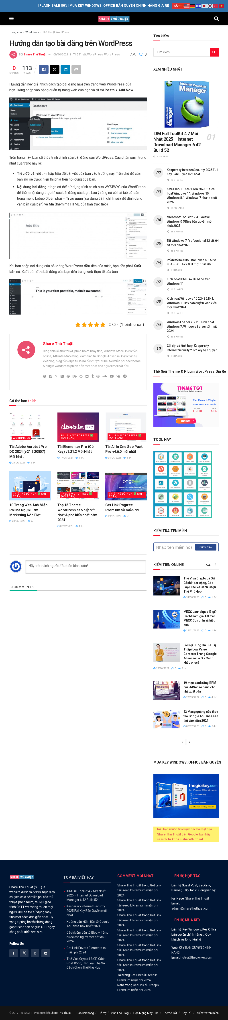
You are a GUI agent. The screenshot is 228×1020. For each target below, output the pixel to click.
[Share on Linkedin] (65, 69)
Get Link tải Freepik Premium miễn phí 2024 (139, 890)
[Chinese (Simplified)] (181, 6)
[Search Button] (216, 18)
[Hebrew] (199, 6)
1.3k (213, 597)
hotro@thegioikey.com (196, 957)
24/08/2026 (192, 597)
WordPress (32, 32)
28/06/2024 (18, 462)
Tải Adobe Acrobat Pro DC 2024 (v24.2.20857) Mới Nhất (28, 452)
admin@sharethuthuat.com (190, 908)
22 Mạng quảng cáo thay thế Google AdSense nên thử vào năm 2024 (200, 716)
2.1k (183, 668)
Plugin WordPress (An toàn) (75, 436)
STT (29, 1012)
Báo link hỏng (85, 1013)
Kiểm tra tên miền (208, 1013)
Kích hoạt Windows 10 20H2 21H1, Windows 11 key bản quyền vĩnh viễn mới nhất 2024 (192, 303)
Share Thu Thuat (61, 1012)
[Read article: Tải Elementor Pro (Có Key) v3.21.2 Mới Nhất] (78, 427)
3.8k (128, 457)
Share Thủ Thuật (35, 54)
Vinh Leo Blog (120, 1013)
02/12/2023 (66, 526)
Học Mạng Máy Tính (146, 1013)
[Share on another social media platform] (76, 69)
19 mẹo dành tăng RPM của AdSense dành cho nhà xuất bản (199, 687)
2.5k (32, 462)
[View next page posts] (190, 742)
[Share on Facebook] (44, 69)
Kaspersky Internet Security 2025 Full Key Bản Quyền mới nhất (87, 910)
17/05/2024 (66, 457)
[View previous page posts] (182, 742)
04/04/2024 (114, 457)
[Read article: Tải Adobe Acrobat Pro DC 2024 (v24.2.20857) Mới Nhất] (30, 427)
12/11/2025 (192, 630)
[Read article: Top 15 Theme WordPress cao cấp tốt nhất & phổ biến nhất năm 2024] (78, 486)
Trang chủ (15, 32)
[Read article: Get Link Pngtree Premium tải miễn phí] (126, 486)
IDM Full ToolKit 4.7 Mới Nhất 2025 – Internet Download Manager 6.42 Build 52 (177, 142)
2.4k (213, 726)
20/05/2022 (18, 521)
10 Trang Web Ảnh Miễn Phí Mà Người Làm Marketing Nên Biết (28, 510)
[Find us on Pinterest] (35, 953)
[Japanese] (204, 6)
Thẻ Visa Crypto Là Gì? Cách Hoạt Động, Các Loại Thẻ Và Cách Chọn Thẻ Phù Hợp (86, 963)
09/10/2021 (60, 54)
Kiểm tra (206, 547)
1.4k (80, 457)
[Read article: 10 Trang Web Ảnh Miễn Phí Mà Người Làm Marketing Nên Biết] (30, 486)
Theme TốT (170, 1013)
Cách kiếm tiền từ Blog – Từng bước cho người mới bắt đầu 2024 (87, 937)
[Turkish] (216, 6)
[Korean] (210, 6)
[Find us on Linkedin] (45, 953)
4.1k (80, 526)
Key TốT (187, 1013)
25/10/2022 (162, 668)
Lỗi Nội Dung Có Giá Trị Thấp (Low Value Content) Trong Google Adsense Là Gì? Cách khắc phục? (200, 653)
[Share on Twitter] (54, 69)
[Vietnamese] (222, 6)
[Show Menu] (11, 18)
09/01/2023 (114, 516)
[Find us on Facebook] (13, 953)
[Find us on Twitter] (24, 953)
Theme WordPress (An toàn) (75, 495)
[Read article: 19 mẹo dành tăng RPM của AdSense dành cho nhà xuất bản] (166, 690)
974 (32, 521)
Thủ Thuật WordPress (56, 32)
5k (127, 516)
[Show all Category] (215, 565)
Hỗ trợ (102, 1013)
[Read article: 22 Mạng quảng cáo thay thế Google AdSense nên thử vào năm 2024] (166, 719)
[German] (193, 6)
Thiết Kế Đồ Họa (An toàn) (29, 495)
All (208, 564)
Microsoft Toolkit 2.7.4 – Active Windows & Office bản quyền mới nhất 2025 (189, 221)
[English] (187, 6)
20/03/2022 (192, 697)
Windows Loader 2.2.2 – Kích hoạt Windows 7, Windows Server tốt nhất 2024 (192, 326)
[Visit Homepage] (114, 18)
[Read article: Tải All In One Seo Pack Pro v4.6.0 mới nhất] (126, 427)
